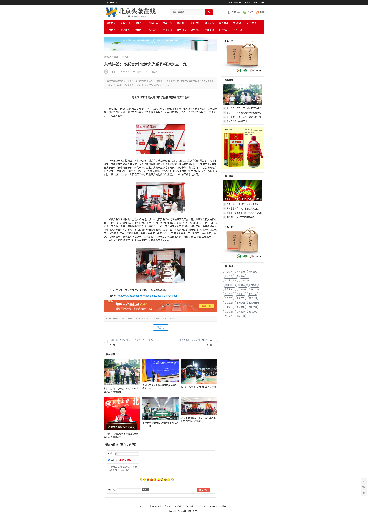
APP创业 (241, 294)
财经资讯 (195, 23)
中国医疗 (139, 30)
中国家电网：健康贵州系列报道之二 (196, 340)
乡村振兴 (111, 30)
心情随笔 (243, 289)
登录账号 (126, 460)
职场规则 (229, 276)
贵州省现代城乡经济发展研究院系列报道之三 (159, 387)
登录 (255, 2)
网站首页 (111, 23)
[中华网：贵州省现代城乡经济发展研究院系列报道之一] (122, 414)
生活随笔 (241, 276)
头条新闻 (125, 23)
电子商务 (241, 307)
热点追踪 (167, 23)
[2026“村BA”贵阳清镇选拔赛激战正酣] (199, 371)
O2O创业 (229, 285)
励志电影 (241, 312)
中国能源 (209, 30)
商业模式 (253, 271)
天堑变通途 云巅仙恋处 (237, 121)
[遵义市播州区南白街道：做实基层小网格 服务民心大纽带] (199, 406)
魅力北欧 (181, 30)
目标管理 (241, 303)
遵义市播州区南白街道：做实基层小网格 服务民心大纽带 (198, 419)
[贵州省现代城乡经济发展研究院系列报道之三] (160, 370)
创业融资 (241, 285)
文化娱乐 (237, 23)
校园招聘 (229, 316)
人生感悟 (241, 271)
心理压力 (229, 298)
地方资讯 (223, 30)
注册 (262, 2)
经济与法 (251, 23)
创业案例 (253, 307)
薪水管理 (255, 289)
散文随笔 (253, 312)
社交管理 (245, 280)
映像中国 (181, 23)
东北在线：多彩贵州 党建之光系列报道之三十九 (131, 340)
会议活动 (237, 30)
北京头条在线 (112, 2)
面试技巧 (253, 298)
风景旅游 (223, 23)
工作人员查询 (153, 506)
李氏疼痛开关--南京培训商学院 (240, 217)
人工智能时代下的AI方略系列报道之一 (244, 204)
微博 (262, 12)
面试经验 (229, 303)
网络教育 (153, 30)
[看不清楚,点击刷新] (145, 489)
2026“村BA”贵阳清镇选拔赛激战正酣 (198, 387)
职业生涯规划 (231, 280)
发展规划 (253, 285)
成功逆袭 (229, 312)
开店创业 (229, 307)
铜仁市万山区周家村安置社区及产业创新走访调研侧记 (121, 390)
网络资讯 (195, 30)
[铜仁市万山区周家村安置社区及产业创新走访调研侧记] (122, 372)
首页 (116, 57)
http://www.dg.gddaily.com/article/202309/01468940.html (148, 296)
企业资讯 (167, 30)
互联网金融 (254, 303)
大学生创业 (230, 289)
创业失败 (229, 294)
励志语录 (241, 298)
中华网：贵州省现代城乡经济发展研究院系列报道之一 (121, 435)
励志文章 (253, 294)
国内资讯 (139, 23)
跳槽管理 (241, 316)
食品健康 (125, 30)
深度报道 (153, 23)
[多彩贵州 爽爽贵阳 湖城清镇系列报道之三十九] (160, 408)
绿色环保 (209, 23)
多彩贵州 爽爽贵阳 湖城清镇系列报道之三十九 (160, 424)
